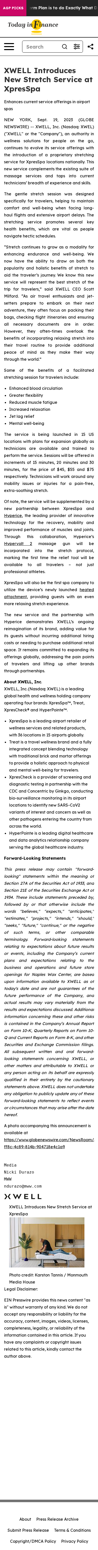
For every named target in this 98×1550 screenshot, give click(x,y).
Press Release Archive (57, 1519)
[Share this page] (90, 47)
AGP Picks (13, 8)
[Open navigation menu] (9, 47)
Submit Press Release (28, 1530)
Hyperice (13, 515)
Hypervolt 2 (18, 543)
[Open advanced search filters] (77, 46)
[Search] (65, 46)
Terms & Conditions (72, 1530)
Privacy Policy (74, 1541)
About (25, 1519)
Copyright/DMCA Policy (33, 1541)
